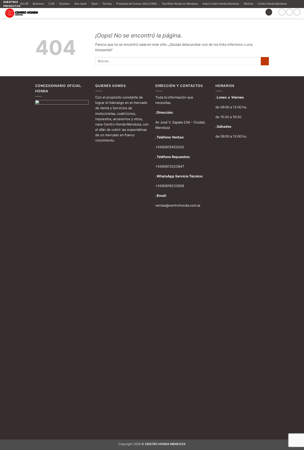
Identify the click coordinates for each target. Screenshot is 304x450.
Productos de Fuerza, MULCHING (136, 3)
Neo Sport (80, 3)
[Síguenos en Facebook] (281, 12)
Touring (106, 3)
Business (38, 3)
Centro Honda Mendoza (272, 3)
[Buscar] (268, 12)
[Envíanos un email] (297, 12)
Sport (94, 3)
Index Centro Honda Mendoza (221, 3)
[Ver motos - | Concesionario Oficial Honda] (37, 13)
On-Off (24, 3)
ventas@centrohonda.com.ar (178, 205)
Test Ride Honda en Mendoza (180, 3)
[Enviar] (265, 61)
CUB (51, 3)
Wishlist (248, 3)
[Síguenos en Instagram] (289, 12)
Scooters (64, 3)
